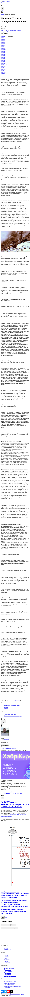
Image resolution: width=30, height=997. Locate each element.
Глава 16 (3, 58)
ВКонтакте (7, 748)
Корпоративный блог (10, 981)
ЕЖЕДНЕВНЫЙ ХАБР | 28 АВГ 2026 (11, 793)
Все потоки (6, 1)
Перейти (3, 789)
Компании (7, 959)
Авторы (6, 961)
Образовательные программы (12, 986)
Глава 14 (3, 55)
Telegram (13, 748)
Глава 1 (3, 36)
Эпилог (3, 73)
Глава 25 (3, 70)
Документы (7, 973)
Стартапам (7, 987)
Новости (6, 956)
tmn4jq (2, 14)
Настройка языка (5, 994)
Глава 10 (3, 49)
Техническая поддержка (17, 994)
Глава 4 (3, 40)
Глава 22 (3, 66)
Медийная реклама (9, 983)
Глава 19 (3, 63)
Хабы (5, 958)
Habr (9, 995)
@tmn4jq (6, 739)
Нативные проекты (9, 984)
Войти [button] (2, 10)
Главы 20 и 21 (5, 64)
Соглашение (7, 974)
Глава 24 (3, 69)
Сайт (2, 748)
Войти (6, 948)
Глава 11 (3, 51)
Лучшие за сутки (5, 925)
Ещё (6, 917)
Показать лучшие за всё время (9, 928)
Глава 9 (3, 48)
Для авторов (7, 970)
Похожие (13, 925)
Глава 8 (3, 46)
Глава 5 (3, 42)
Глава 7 (3, 45)
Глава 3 (3, 39)
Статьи (6, 955)
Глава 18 (3, 61)
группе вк (17, 700)
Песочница (7, 962)
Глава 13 (3, 54)
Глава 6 (3, 43)
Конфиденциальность (10, 976)
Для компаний (8, 971)
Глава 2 (3, 37)
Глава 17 (3, 60)
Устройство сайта (9, 968)
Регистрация (7, 949)
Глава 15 (3, 57)
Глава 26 (3, 72)
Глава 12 (3, 52)
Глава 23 (3, 67)
